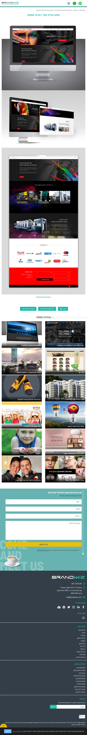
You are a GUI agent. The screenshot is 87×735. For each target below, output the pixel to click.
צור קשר (82, 649)
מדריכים (82, 646)
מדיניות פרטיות (80, 657)
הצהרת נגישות (81, 652)
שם (78, 502)
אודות (83, 633)
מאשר (8, 731)
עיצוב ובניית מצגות (79, 687)
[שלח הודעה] (80, 3)
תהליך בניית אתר (80, 689)
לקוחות (83, 641)
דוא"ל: (82, 707)
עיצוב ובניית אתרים (79, 676)
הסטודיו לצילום (80, 692)
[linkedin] (78, 607)
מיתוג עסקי (82, 630)
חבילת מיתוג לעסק (79, 670)
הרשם (53, 706)
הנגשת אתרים (81, 684)
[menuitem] (43, 667)
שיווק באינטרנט (80, 681)
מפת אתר (82, 654)
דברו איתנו (43, 544)
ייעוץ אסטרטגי (81, 667)
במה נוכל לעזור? (74, 523)
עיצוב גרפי (82, 673)
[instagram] (74, 607)
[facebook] (83, 607)
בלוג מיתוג (82, 643)
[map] (59, 607)
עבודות (83, 635)
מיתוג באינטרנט (80, 678)
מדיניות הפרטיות (43, 550)
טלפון (78, 509)
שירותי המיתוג (81, 638)
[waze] (83, 618)
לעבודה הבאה (29, 308)
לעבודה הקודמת (46, 308)
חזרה (64, 308)
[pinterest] (64, 607)
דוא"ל (77, 516)
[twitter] (69, 607)
